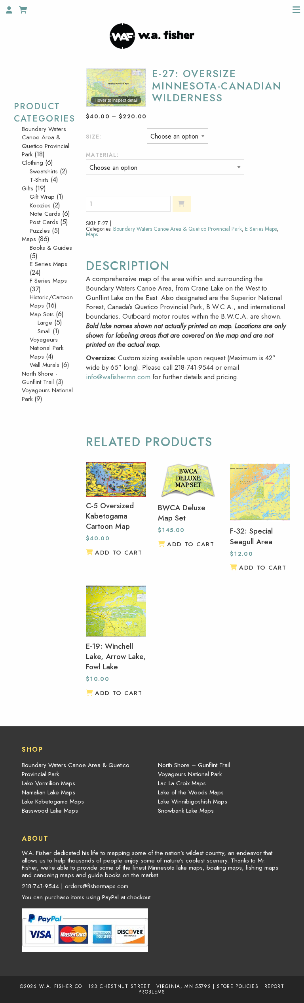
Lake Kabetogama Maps (53, 801)
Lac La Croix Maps (182, 783)
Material (101, 155)
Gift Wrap (42, 196)
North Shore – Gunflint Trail (194, 765)
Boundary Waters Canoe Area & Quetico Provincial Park (177, 229)
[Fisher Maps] (152, 35)
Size (92, 137)
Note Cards (45, 213)
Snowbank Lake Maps (186, 810)
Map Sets (42, 314)
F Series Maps (48, 280)
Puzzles (40, 230)
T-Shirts (39, 179)
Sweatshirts (44, 171)
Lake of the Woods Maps (191, 792)
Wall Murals (44, 365)
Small (44, 331)
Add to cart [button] (118, 552)
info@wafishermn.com (118, 377)
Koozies (40, 205)
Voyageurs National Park (47, 394)
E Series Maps (261, 229)
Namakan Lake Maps (48, 792)
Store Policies (237, 986)
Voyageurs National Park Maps (46, 348)
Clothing (32, 162)
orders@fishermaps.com (96, 886)
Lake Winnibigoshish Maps (192, 801)
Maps (92, 234)
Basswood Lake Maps (50, 810)
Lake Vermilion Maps (48, 783)
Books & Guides (51, 247)
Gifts (27, 188)
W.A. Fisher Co (60, 986)
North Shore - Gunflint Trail (39, 377)
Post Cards (44, 222)
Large (45, 322)
